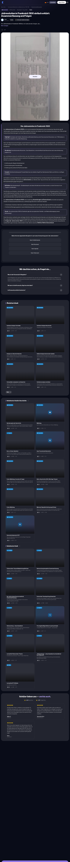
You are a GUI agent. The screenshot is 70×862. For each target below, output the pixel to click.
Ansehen (35, 76)
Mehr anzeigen (4, 25)
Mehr (8, 392)
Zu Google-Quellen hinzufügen (23, 19)
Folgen (11, 19)
